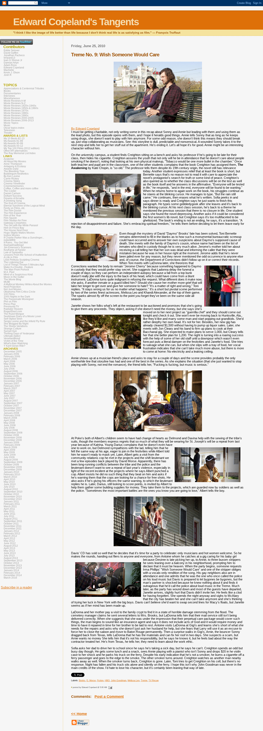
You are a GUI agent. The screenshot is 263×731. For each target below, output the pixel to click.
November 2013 (13, 565)
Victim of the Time (13, 341)
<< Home (79, 714)
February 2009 (12, 445)
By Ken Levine (12, 176)
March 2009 (10, 447)
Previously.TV (11, 306)
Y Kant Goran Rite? (14, 346)
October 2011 (11, 523)
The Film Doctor (12, 210)
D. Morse (91, 680)
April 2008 (9, 420)
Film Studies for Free (15, 220)
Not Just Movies (12, 289)
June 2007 (10, 396)
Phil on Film (10, 301)
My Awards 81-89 (13, 141)
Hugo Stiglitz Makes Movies (19, 233)
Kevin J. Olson (12, 72)
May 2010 (9, 482)
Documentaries (12, 93)
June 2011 (9, 514)
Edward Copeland (14, 67)
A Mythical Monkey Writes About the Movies (28, 284)
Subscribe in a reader (16, 587)
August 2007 (11, 401)
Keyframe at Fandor (15, 250)
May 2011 (9, 511)
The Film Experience (15, 213)
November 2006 (13, 378)
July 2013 (9, 555)
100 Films (9, 294)
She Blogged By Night (16, 323)
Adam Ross (10, 65)
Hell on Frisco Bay (14, 228)
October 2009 (11, 464)
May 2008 (9, 423)
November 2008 (13, 437)
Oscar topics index (14, 128)
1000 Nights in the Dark (17, 296)
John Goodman (118, 680)
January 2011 (11, 501)
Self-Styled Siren (13, 319)
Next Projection (12, 287)
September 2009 (13, 462)
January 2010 (11, 472)
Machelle (9, 70)
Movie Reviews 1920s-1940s (20, 105)
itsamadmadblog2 (14, 245)
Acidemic (9, 159)
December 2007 (13, 410)
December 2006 (13, 381)
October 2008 (11, 435)
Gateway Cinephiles (15, 223)
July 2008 (9, 428)
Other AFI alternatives (16, 151)
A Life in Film (11, 257)
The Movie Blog (12, 279)
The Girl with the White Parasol (21, 225)
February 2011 (12, 504)
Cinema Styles (12, 181)
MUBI (7, 282)
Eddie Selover (12, 50)
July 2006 (9, 369)
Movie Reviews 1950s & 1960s (21, 108)
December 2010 (13, 499)
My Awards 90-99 (13, 143)
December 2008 (13, 440)
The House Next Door (16, 230)
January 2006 (11, 354)
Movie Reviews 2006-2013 (19, 120)
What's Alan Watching (16, 343)
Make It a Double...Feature (18, 267)
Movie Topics (11, 123)
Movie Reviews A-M (15, 101)
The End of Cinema (14, 203)
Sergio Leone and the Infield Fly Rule (24, 321)
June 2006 (10, 366)
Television (9, 130)
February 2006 (12, 356)
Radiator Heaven (13, 309)
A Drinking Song (13, 201)
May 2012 (9, 541)
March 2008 (10, 418)
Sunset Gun (10, 331)
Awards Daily (11, 169)
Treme (144, 680)
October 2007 (11, 405)
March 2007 (10, 388)
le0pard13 (9, 58)
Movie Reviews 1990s (16, 115)
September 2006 (13, 373)
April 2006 (9, 361)
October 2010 (11, 494)
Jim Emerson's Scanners (17, 247)
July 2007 (9, 398)
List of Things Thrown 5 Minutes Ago (24, 264)
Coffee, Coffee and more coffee (21, 188)
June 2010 (10, 484)
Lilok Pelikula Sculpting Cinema (21, 260)
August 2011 (11, 519)
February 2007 (12, 386)
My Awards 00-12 (13, 146)
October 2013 (11, 563)
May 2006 (9, 364)
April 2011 (9, 509)
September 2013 (13, 560)
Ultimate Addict (12, 336)
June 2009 (10, 455)
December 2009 (13, 469)
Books (82, 680)
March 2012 (10, 536)
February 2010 (12, 474)
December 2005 (13, 351)
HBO (107, 680)
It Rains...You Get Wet (16, 242)
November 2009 (13, 467)
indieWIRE (10, 240)
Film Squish (10, 218)
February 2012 (12, 533)
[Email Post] (110, 687)
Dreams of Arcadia (14, 198)
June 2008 (10, 425)
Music (7, 125)
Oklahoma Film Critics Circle (19, 292)
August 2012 (11, 546)
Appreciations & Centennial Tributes (24, 88)
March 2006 (10, 359)
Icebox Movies (12, 235)
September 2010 (13, 491)
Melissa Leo (134, 680)
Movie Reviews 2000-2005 (19, 118)
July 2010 (9, 487)
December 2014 (13, 575)
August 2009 (11, 460)
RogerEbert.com (13, 311)
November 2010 (13, 496)
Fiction (100, 680)
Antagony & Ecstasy (15, 166)
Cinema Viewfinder (14, 183)
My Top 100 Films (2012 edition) (21, 148)
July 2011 (9, 516)
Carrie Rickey (11, 178)
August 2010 (11, 489)
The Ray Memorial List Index (20, 153)
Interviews (9, 96)
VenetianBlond (12, 338)
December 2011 (13, 528)
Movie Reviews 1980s (16, 113)
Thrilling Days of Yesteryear (19, 333)
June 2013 (10, 553)
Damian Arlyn (11, 62)
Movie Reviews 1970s (16, 110)
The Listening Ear (13, 262)
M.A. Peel (9, 272)
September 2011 (13, 521)
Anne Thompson (13, 164)
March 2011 (10, 506)
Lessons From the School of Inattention (25, 255)
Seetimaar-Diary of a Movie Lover (22, 316)
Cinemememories (14, 186)
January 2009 (11, 442)
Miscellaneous (12, 98)
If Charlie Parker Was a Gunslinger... (24, 237)
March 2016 (10, 578)
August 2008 (11, 430)
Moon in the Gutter (14, 277)
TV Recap (154, 680)
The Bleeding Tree (14, 171)
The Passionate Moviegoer (19, 299)
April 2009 (9, 450)
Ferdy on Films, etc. (14, 208)
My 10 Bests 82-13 (14, 138)
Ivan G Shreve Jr (13, 60)
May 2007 (9, 393)
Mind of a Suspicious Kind (18, 274)
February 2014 (12, 573)
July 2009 (9, 457)
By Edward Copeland (85, 128)
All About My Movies (15, 161)
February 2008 (12, 415)
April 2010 (9, 479)
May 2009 (9, 452)
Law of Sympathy (13, 252)
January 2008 (11, 413)
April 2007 (9, 391)
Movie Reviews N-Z (14, 103)
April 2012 (9, 538)
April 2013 (9, 548)
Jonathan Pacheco (14, 55)
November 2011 (13, 526)
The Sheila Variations (16, 326)
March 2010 (10, 477)
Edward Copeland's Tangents (76, 21)
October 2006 (11, 376)
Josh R (8, 75)
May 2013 (9, 550)
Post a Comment (109, 697)
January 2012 (11, 531)
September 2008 (13, 432)
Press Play (10, 304)
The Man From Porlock (16, 269)
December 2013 (13, 568)
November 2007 (13, 408)
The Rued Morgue (14, 314)
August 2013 (11, 558)
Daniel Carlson (12, 193)
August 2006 (11, 371)
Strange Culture (12, 328)
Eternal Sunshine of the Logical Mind (24, 205)
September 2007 (13, 403)
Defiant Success (13, 196)
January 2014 (11, 570)
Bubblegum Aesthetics (16, 174)
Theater (8, 133)
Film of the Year (12, 215)
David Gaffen (11, 53)
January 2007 (11, 383)
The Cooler (10, 191)
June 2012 (10, 543)
